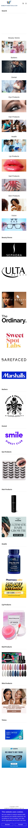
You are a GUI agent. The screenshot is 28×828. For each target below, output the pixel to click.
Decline (7, 824)
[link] (9, 3)
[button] (26, 3)
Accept (20, 824)
